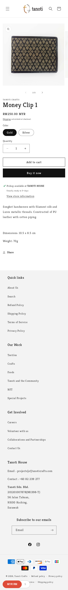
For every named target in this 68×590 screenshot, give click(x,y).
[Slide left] (26, 92)
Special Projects (17, 398)
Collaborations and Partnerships (27, 439)
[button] (7, 9)
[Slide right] (42, 92)
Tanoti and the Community (23, 380)
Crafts (11, 363)
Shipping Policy (17, 313)
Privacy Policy (16, 330)
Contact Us (14, 448)
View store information (20, 196)
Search (11, 296)
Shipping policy (45, 582)
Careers (12, 422)
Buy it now (34, 173)
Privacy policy (55, 576)
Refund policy (38, 576)
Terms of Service (18, 322)
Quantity (7, 141)
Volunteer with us (18, 431)
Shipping (7, 119)
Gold (10, 132)
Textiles (12, 355)
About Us (13, 287)
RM (12, 584)
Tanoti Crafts (20, 576)
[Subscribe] (52, 530)
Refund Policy (16, 305)
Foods (11, 372)
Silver (26, 132)
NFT (10, 389)
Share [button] (10, 252)
